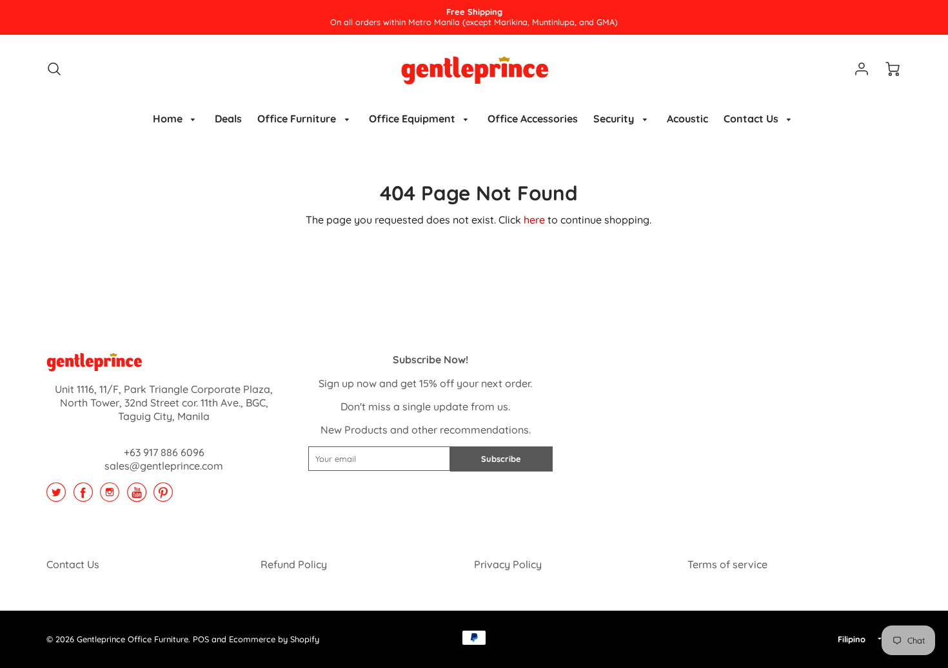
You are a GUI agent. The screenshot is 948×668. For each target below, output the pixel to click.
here (534, 219)
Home (169, 118)
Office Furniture (298, 118)
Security (615, 118)
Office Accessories (533, 118)
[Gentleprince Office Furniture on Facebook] (83, 496)
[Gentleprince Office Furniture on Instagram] (109, 496)
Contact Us (752, 118)
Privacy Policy (508, 564)
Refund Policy (294, 564)
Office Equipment (413, 118)
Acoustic (687, 118)
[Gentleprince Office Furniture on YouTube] (136, 496)
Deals (228, 118)
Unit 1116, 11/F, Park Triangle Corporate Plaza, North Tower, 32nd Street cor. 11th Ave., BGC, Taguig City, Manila (164, 403)
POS (201, 639)
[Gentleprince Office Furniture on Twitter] (56, 496)
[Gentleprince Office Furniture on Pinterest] (163, 496)
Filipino (851, 639)
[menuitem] (176, 119)
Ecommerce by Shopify (274, 639)
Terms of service (727, 564)
